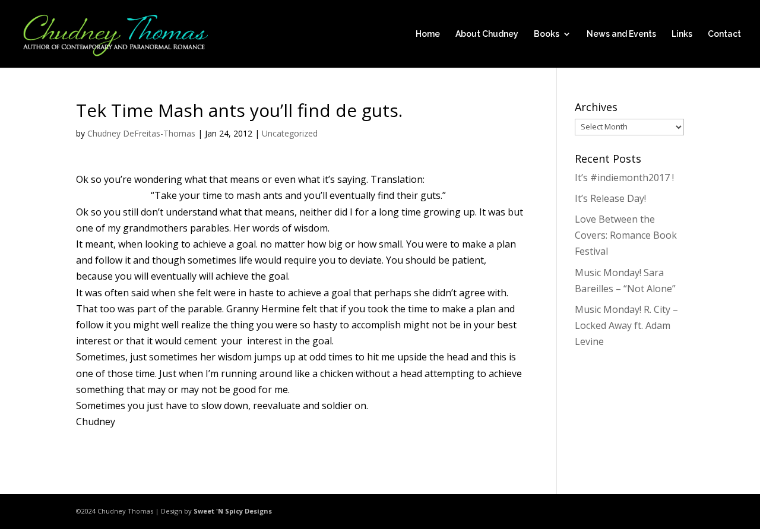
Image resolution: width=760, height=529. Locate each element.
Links (682, 34)
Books (546, 34)
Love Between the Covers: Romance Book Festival (626, 235)
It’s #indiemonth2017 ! (624, 177)
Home (428, 34)
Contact (724, 34)
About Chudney (486, 34)
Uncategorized (290, 133)
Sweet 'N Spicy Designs (233, 510)
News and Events (621, 34)
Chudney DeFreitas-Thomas (141, 133)
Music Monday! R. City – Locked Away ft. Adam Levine (626, 325)
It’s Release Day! (610, 198)
